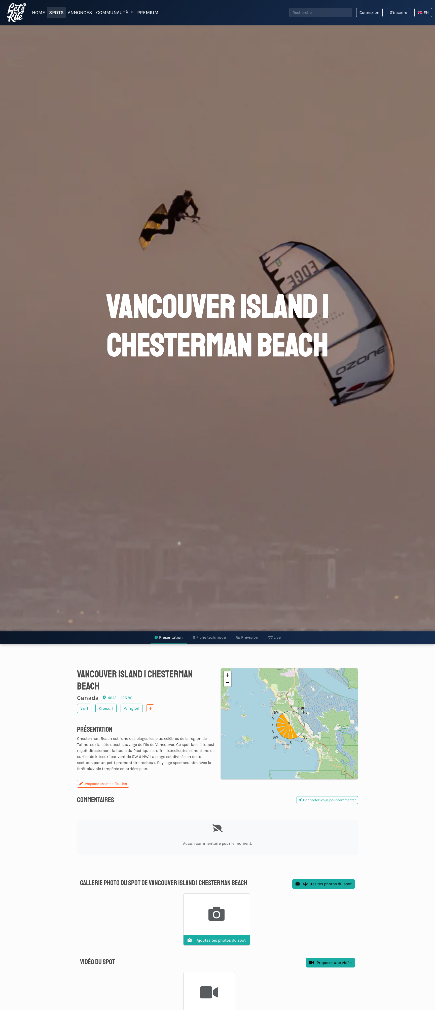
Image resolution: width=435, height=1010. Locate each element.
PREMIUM (147, 12)
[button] (289, 723)
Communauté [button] (112, 12)
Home (38, 12)
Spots (56, 12)
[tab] (169, 637)
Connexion (369, 12)
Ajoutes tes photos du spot (327, 883)
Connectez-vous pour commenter (329, 800)
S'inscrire (398, 12)
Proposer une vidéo (334, 962)
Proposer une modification (106, 784)
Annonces (80, 12)
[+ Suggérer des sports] (150, 708)
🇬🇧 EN (423, 12)
